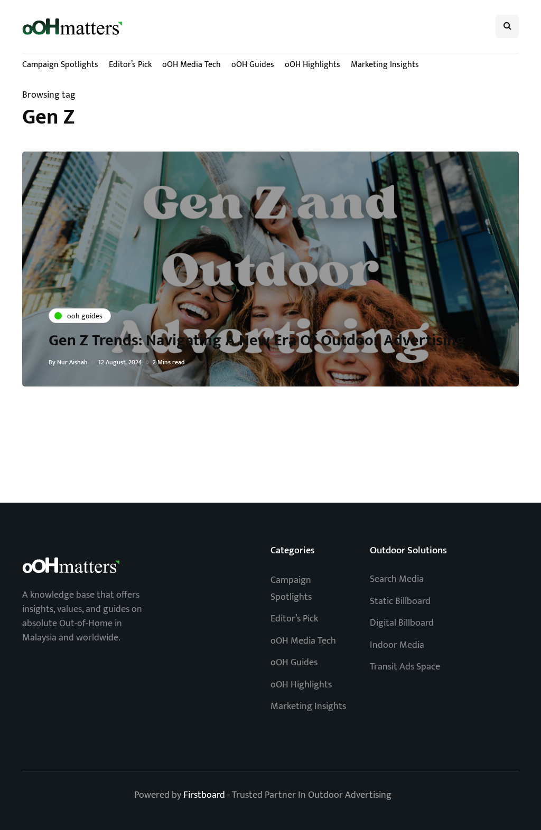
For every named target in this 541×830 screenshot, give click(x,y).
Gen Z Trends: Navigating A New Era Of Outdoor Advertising (257, 340)
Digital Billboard (402, 623)
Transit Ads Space (405, 667)
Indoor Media (397, 645)
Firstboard (204, 795)
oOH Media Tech (191, 65)
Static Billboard (400, 601)
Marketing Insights (385, 65)
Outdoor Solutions (408, 550)
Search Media (397, 579)
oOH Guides (252, 65)
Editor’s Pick (130, 65)
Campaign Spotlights (60, 65)
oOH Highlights (312, 65)
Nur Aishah (72, 362)
